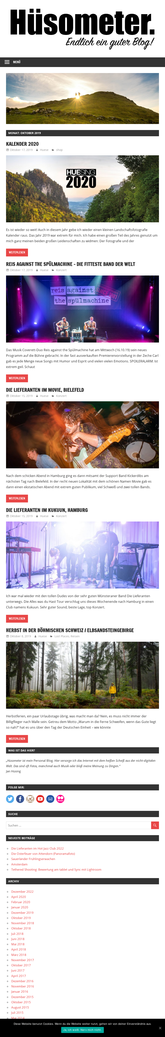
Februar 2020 (20, 902)
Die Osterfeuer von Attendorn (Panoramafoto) (43, 854)
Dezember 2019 (22, 913)
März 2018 (18, 955)
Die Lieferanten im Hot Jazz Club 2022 (37, 848)
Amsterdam (19, 864)
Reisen (75, 636)
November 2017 (22, 960)
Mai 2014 (18, 1018)
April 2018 (18, 949)
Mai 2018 (18, 944)
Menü (17, 62)
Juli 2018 (17, 934)
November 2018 (22, 923)
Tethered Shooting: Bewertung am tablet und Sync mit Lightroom (56, 869)
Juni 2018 (18, 939)
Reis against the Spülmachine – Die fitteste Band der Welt (70, 264)
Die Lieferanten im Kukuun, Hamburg (47, 510)
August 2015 (20, 1007)
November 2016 (22, 986)
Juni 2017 (18, 970)
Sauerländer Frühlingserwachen (33, 859)
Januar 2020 (19, 907)
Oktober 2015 (21, 1002)
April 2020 (18, 897)
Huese (44, 150)
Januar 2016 (19, 991)
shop (59, 150)
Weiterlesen (17, 252)
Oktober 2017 (21, 965)
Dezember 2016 (22, 981)
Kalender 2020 (22, 143)
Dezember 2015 (22, 997)
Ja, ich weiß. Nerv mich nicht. (82, 1029)
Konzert (61, 270)
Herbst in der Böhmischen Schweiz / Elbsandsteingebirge (70, 630)
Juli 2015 (17, 1013)
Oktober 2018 (21, 928)
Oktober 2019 (21, 918)
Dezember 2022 (22, 892)
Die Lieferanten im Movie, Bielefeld (45, 389)
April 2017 (18, 976)
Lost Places (62, 636)
